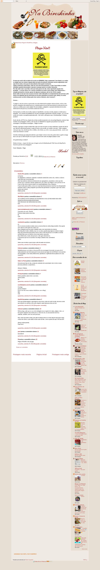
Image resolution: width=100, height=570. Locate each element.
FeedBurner (82, 193)
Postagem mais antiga (60, 354)
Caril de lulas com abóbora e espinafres (84, 391)
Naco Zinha (78, 448)
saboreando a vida (80, 358)
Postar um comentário (22, 347)
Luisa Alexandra (79, 306)
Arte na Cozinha (79, 495)
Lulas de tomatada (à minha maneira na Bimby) (83, 414)
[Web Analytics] (49, 561)
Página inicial (42, 354)
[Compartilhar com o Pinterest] (41, 156)
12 (36, 339)
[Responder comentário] (40, 193)
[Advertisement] (79, 64)
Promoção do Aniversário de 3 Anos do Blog (84, 296)
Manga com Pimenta (80, 483)
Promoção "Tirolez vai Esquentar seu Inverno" (83, 279)
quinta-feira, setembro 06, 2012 (26, 336)
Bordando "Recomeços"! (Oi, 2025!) (84, 461)
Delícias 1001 (78, 454)
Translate (83, 119)
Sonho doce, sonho (80, 474)
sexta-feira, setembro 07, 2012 (26, 343)
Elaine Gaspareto (29, 559)
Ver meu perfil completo (78, 153)
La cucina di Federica (80, 345)
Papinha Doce (78, 527)
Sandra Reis (21, 173)
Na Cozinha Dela (79, 378)
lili (18, 339)
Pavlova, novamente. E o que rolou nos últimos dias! (84, 362)
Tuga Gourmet (78, 368)
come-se (77, 323)
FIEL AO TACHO (79, 438)
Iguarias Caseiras (79, 410)
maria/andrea (21, 222)
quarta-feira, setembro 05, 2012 (26, 193)
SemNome (82, 239)
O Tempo (83, 475)
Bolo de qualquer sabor (80, 455)
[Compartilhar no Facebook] (39, 156)
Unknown (20, 248)
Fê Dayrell (20, 273)
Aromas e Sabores (80, 312)
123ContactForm (82, 197)
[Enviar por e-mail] (35, 156)
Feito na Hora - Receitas (79, 398)
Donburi (82, 496)
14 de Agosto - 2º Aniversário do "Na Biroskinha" (84, 288)
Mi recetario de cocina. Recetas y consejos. (79, 335)
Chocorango (78, 536)
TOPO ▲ (85, 559)
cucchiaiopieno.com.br (24, 284)
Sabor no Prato (22, 260)
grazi (19, 331)
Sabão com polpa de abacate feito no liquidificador (84, 327)
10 (40, 308)
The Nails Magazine (80, 432)
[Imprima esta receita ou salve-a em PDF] (32, 156)
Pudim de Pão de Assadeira (83, 270)
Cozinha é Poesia (79, 504)
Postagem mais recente (22, 354)
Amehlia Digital (79, 458)
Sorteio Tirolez (83, 261)
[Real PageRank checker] (75, 229)
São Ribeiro (21, 196)
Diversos (22, 163)
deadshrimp (21, 299)
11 (38, 331)
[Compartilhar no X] (38, 156)
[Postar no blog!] (37, 156)
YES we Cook (78, 468)
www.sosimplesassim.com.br (26, 209)
